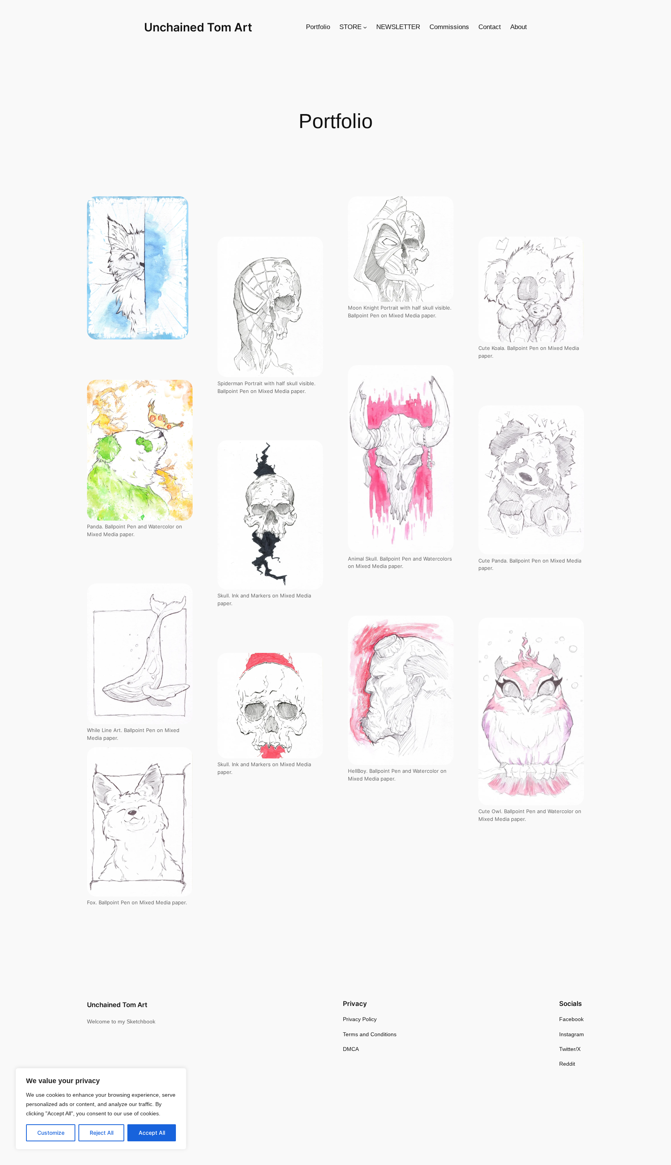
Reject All (101, 1132)
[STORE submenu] (365, 27)
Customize (50, 1132)
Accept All (152, 1132)
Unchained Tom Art (198, 27)
